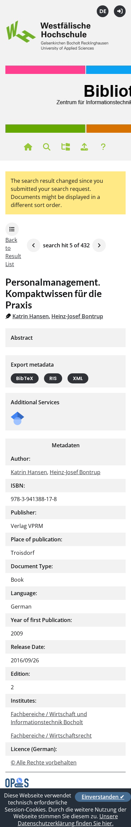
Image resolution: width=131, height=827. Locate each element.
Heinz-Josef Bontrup (77, 316)
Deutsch (102, 11)
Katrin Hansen (30, 316)
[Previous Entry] (33, 245)
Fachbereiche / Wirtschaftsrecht (51, 735)
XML (78, 378)
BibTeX (24, 378)
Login (120, 11)
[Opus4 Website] (17, 785)
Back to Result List (13, 252)
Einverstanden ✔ (103, 796)
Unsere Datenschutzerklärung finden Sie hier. (68, 820)
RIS (53, 378)
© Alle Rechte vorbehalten (44, 762)
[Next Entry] (99, 245)
